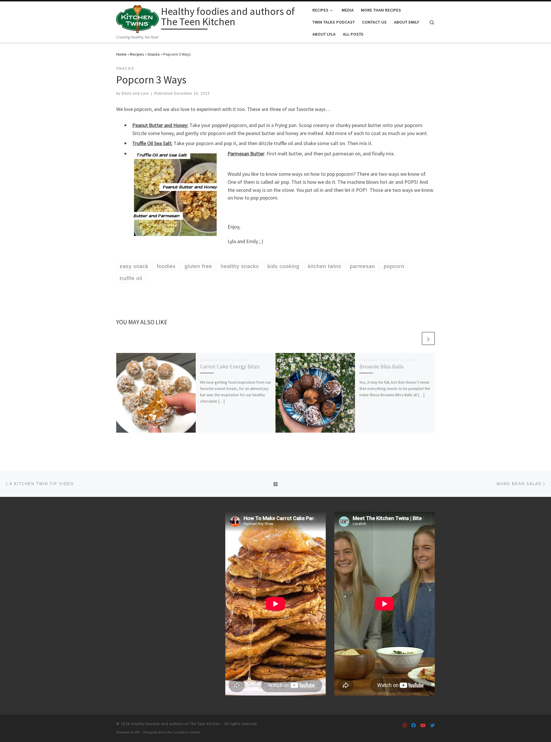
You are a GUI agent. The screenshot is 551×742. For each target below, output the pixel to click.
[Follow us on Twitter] (432, 725)
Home (121, 54)
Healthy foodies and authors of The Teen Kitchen (175, 723)
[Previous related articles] (414, 338)
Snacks (154, 54)
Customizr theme (186, 732)
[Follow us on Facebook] (413, 725)
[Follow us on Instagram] (405, 725)
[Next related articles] (428, 338)
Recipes (137, 54)
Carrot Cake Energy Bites (229, 366)
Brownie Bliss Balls (381, 366)
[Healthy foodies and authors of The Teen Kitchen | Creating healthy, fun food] (137, 17)
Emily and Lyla (135, 93)
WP (137, 732)
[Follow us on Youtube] (423, 725)
